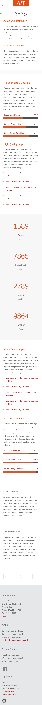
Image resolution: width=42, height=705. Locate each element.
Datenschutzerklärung (10, 694)
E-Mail (4, 616)
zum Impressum (8, 691)
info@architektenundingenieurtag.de (15, 640)
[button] (4, 701)
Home (16, 15)
